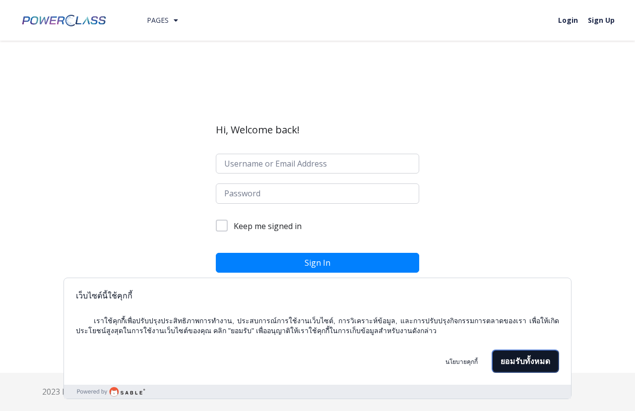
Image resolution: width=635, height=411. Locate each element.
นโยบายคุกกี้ (461, 361)
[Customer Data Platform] (317, 392)
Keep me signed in (268, 226)
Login (568, 20)
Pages (158, 20)
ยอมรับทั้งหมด (525, 361)
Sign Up (601, 20)
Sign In (317, 262)
